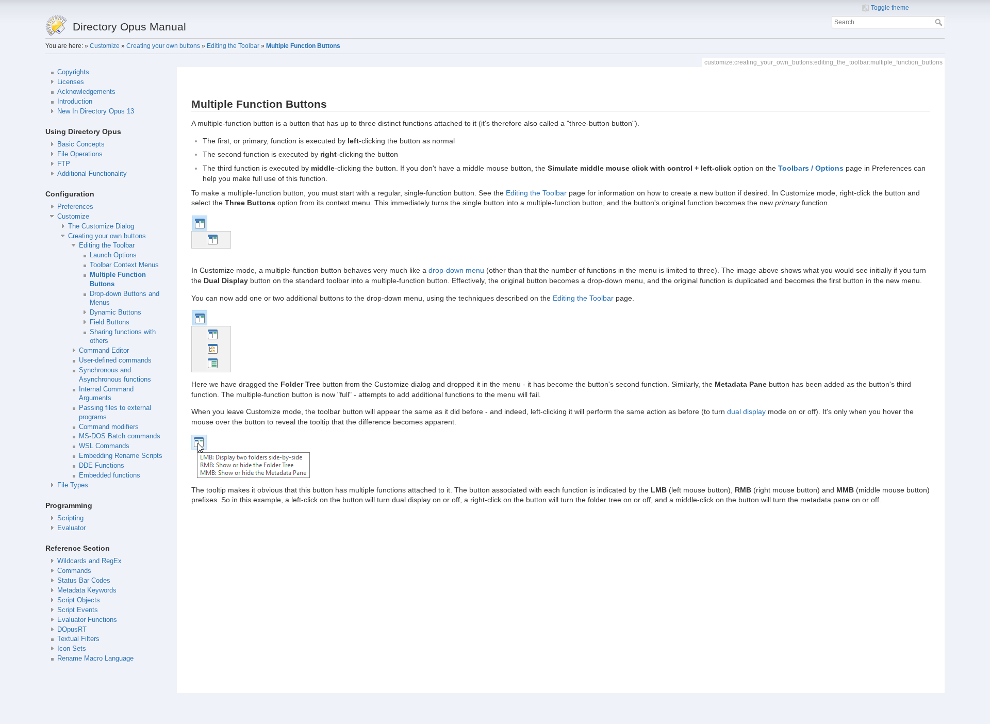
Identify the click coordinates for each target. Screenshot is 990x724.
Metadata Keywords (87, 590)
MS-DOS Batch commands (119, 436)
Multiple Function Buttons (303, 46)
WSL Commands (104, 446)
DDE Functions (101, 465)
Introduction (74, 101)
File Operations (80, 154)
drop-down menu (456, 270)
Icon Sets (71, 648)
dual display (746, 411)
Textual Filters (78, 639)
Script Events (77, 610)
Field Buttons (109, 322)
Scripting (70, 518)
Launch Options (113, 255)
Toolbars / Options (811, 168)
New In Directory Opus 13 (95, 111)
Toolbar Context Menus (124, 265)
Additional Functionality (92, 173)
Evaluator (71, 528)
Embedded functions (109, 475)
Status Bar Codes (83, 580)
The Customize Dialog (101, 226)
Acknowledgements (86, 91)
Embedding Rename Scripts (120, 455)
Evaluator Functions (87, 619)
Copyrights (73, 72)
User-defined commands (115, 360)
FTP (63, 164)
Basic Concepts (81, 144)
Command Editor (104, 350)
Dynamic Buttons (115, 312)
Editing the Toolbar (233, 46)
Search (940, 22)
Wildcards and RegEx (89, 561)
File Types (72, 485)
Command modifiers (109, 427)
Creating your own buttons (163, 46)
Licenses (70, 82)
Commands (74, 570)
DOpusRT (72, 629)
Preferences (75, 206)
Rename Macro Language (95, 658)
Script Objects (78, 600)
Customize (105, 46)
